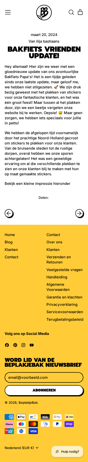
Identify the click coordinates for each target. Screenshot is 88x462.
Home (10, 234)
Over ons (54, 242)
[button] (71, 12)
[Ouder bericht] (9, 213)
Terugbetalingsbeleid (64, 319)
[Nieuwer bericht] (79, 213)
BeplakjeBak (28, 402)
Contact (11, 257)
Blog (8, 242)
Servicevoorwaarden (64, 311)
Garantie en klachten (64, 297)
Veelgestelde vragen (64, 269)
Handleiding (56, 277)
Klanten (11, 249)
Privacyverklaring (61, 304)
